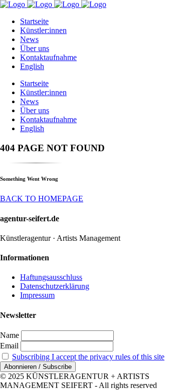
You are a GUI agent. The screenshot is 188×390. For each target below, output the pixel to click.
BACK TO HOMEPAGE (41, 198)
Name (9, 335)
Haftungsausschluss (51, 277)
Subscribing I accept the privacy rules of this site (88, 356)
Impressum (37, 295)
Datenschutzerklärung (54, 286)
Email (9, 345)
